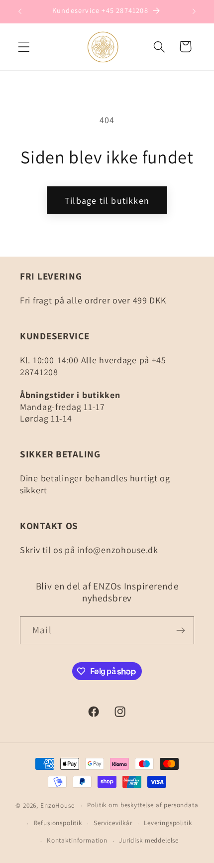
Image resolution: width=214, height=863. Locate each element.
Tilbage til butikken (107, 200)
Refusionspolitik (58, 823)
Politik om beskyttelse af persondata (142, 805)
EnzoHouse (57, 805)
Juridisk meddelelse (149, 840)
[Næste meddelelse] (194, 11)
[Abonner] (180, 630)
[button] (24, 46)
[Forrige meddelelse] (20, 11)
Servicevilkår (113, 823)
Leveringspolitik (168, 823)
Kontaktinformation (77, 840)
